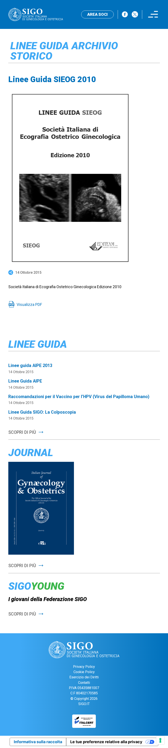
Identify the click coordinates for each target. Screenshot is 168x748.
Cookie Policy (84, 672)
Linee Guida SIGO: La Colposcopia (42, 412)
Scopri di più (22, 432)
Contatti (84, 683)
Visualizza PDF (29, 304)
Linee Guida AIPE (25, 381)
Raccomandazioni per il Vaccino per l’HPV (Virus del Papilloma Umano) (78, 396)
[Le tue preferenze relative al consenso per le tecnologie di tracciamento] (160, 740)
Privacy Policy (84, 667)
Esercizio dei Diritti (84, 677)
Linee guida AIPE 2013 (30, 365)
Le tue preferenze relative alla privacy (106, 741)
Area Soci (97, 14)
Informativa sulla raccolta (38, 741)
